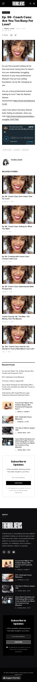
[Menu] (3, 3)
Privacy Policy (23, 490)
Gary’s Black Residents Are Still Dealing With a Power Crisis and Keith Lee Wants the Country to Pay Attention (18, 387)
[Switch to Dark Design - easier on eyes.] (30, 3)
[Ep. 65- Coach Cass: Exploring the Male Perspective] (18, 275)
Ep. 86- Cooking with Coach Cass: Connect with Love (15, 257)
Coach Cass (7, 150)
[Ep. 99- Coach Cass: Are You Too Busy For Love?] (18, 50)
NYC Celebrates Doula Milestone (13, 377)
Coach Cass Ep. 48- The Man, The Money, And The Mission (16, 318)
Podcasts (6, 12)
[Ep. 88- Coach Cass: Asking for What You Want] (18, 214)
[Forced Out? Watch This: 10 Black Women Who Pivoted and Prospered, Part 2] (7, 405)
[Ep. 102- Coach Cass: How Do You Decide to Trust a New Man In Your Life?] (18, 335)
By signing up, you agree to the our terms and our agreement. (19, 490)
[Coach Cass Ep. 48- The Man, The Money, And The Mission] (18, 305)
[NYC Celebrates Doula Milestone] (7, 419)
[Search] (34, 3)
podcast (17, 150)
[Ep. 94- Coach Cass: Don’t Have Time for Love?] (18, 184)
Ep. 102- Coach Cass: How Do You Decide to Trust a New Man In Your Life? (18, 348)
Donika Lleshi (9, 28)
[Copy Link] (15, 35)
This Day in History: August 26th (12, 381)
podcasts (25, 150)
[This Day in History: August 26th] (7, 430)
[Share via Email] (11, 35)
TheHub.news (13, 672)
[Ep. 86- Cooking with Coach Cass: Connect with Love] (18, 245)
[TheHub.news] (18, 3)
